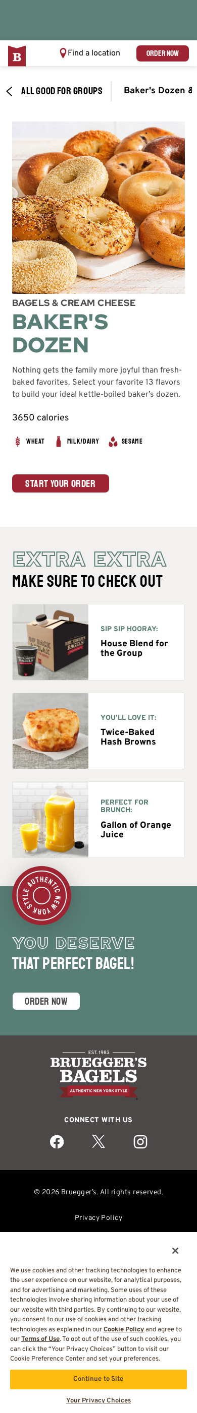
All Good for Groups (62, 91)
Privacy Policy (99, 1218)
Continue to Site (98, 1379)
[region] (98, 1319)
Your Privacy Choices (98, 1401)
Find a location (94, 53)
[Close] (169, 1245)
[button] (89, 53)
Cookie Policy (124, 1330)
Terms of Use (40, 1339)
